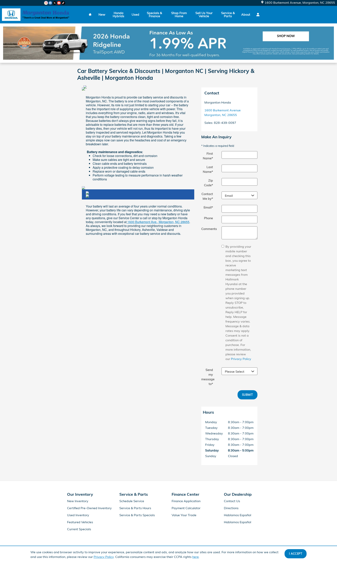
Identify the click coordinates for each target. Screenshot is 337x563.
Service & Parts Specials (137, 515)
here (195, 557)
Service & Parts (228, 14)
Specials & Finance (154, 14)
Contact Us (232, 501)
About (245, 14)
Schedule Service (131, 501)
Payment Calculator (186, 508)
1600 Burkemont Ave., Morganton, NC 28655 (158, 222)
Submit (247, 394)
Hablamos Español (237, 515)
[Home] (11, 14)
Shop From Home (179, 14)
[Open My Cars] (257, 14)
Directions (231, 508)
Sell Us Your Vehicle (204, 14)
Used (135, 14)
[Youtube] (59, 3)
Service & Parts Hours (135, 508)
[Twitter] (55, 3)
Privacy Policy (104, 557)
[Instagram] (46, 3)
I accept (295, 553)
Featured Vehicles (80, 522)
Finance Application (186, 501)
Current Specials (79, 529)
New (101, 14)
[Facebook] (50, 3)
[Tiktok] (63, 3)
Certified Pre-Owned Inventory (89, 508)
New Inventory (77, 501)
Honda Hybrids (118, 14)
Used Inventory (78, 515)
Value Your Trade (184, 515)
